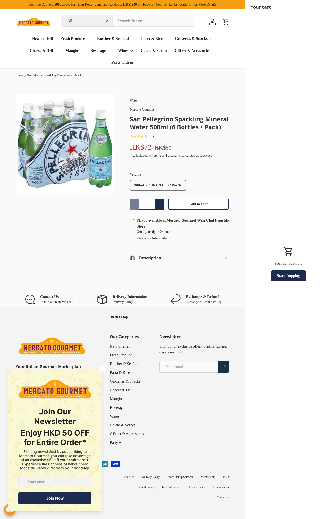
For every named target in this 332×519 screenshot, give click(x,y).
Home (19, 75)
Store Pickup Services (180, 477)
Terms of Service (171, 487)
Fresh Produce (73, 38)
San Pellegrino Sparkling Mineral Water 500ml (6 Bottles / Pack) (56, 75)
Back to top (120, 317)
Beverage (98, 50)
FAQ (226, 477)
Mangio (71, 50)
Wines (123, 50)
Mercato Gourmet (142, 109)
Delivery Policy (151, 477)
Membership (208, 477)
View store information (152, 238)
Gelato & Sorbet (154, 50)
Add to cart (198, 204)
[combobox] (128, 20)
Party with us (122, 62)
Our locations (221, 487)
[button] (226, 22)
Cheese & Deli (41, 50)
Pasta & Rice (152, 38)
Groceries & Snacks (191, 38)
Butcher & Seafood (113, 38)
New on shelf (42, 38)
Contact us (223, 497)
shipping (155, 155)
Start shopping (288, 276)
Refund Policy (145, 487)
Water (134, 100)
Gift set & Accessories (192, 50)
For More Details (204, 4)
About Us (128, 477)
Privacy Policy (197, 487)
